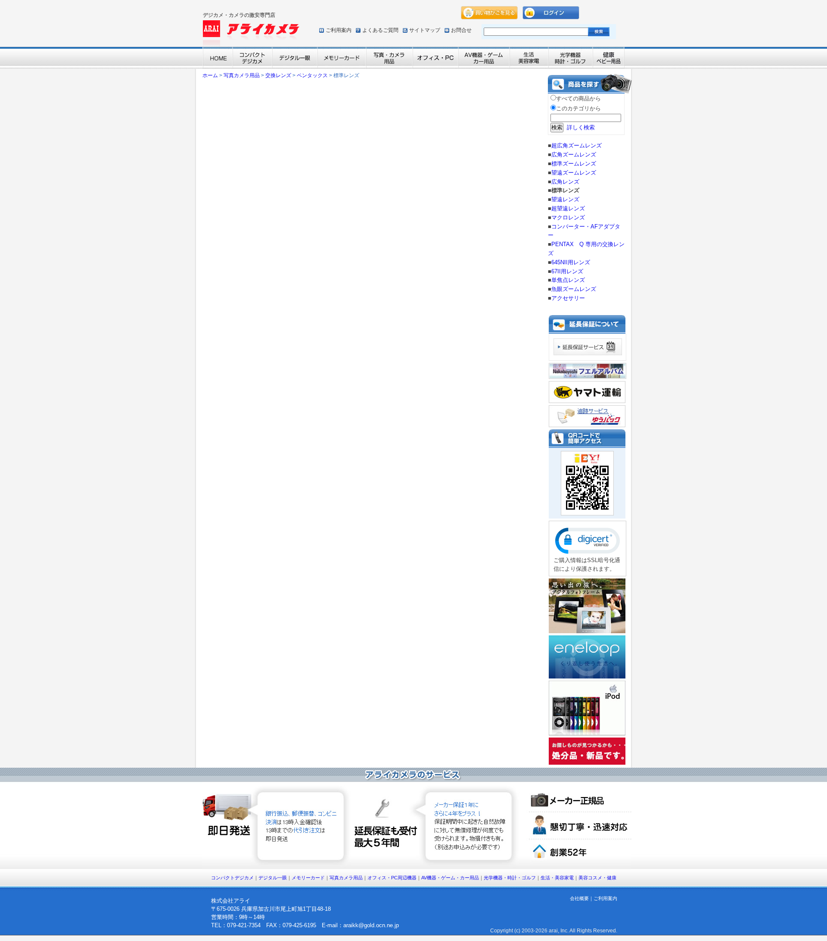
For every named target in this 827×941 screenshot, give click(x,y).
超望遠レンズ (568, 208)
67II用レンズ (567, 271)
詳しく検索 (581, 127)
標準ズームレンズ (573, 163)
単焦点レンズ (568, 280)
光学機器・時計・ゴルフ (510, 877)
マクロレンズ (568, 217)
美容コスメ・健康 (597, 877)
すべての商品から (578, 98)
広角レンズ (565, 181)
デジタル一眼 (272, 877)
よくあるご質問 (380, 30)
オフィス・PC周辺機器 (392, 877)
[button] (587, 540)
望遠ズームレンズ (573, 172)
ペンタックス (312, 75)
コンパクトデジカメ (232, 877)
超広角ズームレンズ (576, 145)
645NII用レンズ (570, 262)
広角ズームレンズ (573, 154)
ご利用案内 (338, 30)
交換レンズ (278, 75)
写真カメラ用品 (242, 75)
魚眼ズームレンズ (573, 289)
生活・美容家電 (557, 877)
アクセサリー (568, 298)
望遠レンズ (565, 199)
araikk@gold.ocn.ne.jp (371, 925)
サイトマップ (424, 30)
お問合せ (461, 30)
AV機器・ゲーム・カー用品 (450, 877)
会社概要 (579, 898)
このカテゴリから (578, 108)
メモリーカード (308, 877)
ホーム (210, 75)
